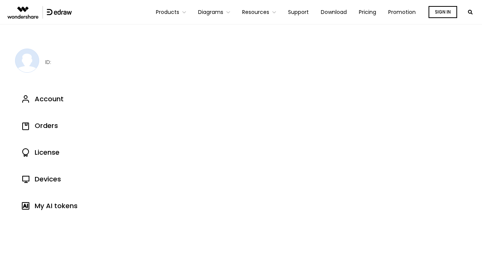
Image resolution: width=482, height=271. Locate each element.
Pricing (367, 12)
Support (298, 12)
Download (334, 12)
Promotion (402, 12)
